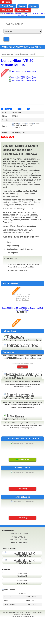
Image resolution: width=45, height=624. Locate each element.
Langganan (23, 367)
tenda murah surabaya (22, 621)
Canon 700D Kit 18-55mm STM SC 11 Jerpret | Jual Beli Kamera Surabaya (22, 309)
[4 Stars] (35, 123)
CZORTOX (32, 612)
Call (32, 616)
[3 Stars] (28, 123)
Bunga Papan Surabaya (22, 619)
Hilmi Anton (26, 616)
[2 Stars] (21, 123)
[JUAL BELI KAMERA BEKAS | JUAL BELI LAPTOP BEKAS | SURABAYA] (22, 15)
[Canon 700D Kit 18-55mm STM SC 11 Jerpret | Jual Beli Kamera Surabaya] (22, 300)
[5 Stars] (15, 125)
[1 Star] (15, 123)
